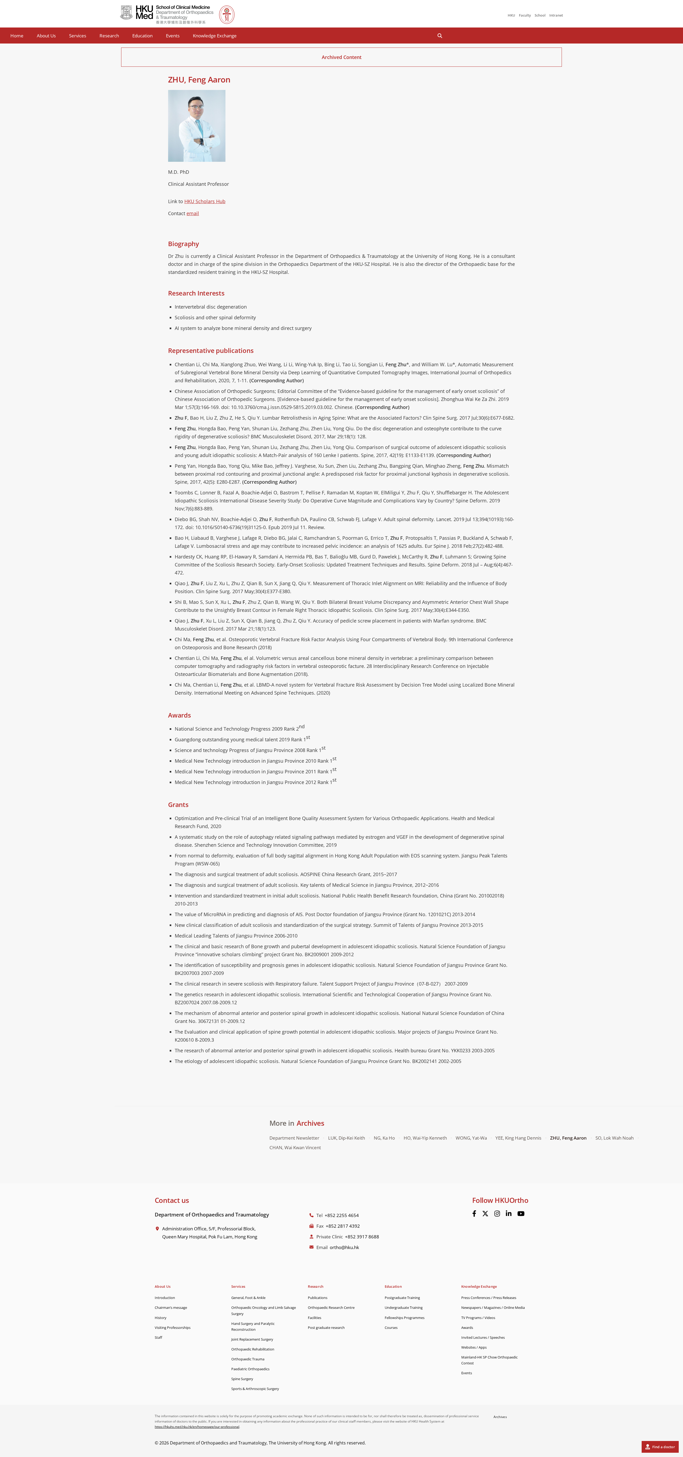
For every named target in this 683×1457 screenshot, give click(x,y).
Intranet (556, 15)
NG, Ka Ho (384, 1138)
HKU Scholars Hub (204, 201)
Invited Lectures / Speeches (483, 1337)
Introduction (165, 1297)
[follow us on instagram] (497, 1213)
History (160, 1317)
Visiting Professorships (172, 1327)
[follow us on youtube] (521, 1213)
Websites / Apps (474, 1347)
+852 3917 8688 (362, 1237)
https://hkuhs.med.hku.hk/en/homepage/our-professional (197, 1426)
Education (142, 36)
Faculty (525, 15)
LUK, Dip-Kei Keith (346, 1138)
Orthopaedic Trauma (247, 1359)
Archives (310, 1123)
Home (16, 36)
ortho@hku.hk (344, 1247)
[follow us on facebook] (474, 1213)
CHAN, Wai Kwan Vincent (295, 1147)
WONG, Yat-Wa (471, 1138)
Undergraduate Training (404, 1307)
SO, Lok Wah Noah (614, 1138)
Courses (391, 1327)
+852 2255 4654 (342, 1215)
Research (109, 36)
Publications (317, 1297)
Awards (467, 1327)
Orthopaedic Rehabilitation (252, 1349)
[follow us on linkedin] (508, 1213)
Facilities (314, 1317)
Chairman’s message (171, 1307)
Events (173, 36)
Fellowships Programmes (404, 1317)
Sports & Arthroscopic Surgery (255, 1388)
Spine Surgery (242, 1378)
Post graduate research (326, 1327)
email (192, 213)
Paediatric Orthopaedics (250, 1369)
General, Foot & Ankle (248, 1297)
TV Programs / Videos (478, 1317)
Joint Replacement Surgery (252, 1339)
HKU (511, 15)
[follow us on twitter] (485, 1213)
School (540, 15)
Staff (158, 1337)
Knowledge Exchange (215, 36)
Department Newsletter (294, 1138)
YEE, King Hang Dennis (518, 1138)
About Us (46, 36)
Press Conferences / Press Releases (488, 1297)
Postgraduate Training (402, 1297)
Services (77, 36)
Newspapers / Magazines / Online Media (493, 1307)
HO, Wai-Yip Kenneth (425, 1138)
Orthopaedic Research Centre (331, 1307)
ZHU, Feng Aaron (568, 1138)
